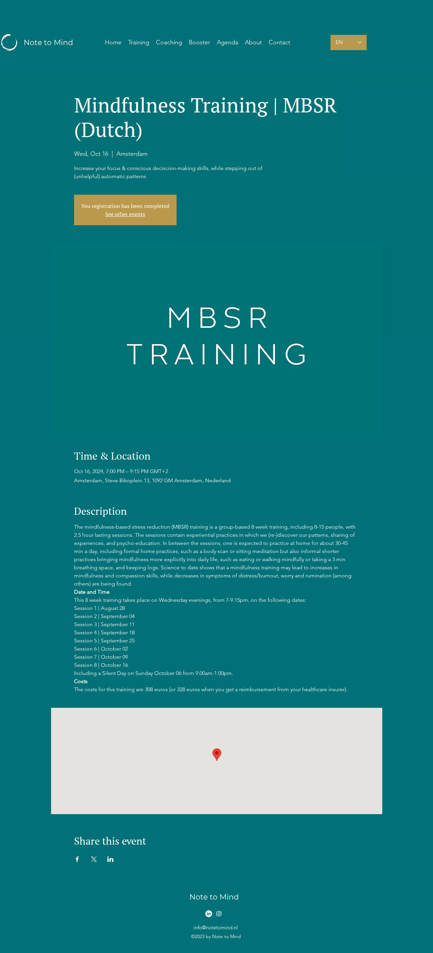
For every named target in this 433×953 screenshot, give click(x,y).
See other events (125, 214)
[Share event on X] (94, 859)
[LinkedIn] (208, 913)
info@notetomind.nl (215, 927)
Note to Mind (48, 42)
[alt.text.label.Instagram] (218, 913)
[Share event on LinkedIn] (110, 859)
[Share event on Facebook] (77, 859)
